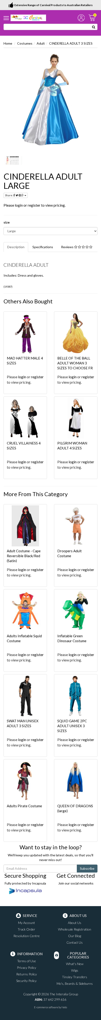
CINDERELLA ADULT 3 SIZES (71, 43)
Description (15, 247)
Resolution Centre (26, 936)
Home (8, 43)
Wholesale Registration (74, 929)
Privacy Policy (26, 968)
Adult (41, 43)
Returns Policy (26, 974)
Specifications (42, 247)
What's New (74, 964)
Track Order (26, 929)
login (19, 205)
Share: (9, 195)
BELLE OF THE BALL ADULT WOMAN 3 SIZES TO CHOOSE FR (75, 363)
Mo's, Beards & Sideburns (75, 983)
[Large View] (13, 160)
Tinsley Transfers (74, 977)
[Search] (93, 27)
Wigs (74, 970)
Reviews (67, 247)
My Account (26, 923)
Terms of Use (26, 961)
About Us (74, 923)
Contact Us (74, 942)
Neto (64, 1007)
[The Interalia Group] (28, 17)
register (34, 205)
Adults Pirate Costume (24, 806)
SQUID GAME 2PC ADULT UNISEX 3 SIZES (72, 726)
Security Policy (26, 981)
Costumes (24, 43)
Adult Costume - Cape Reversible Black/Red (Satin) (24, 556)
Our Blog (74, 936)
